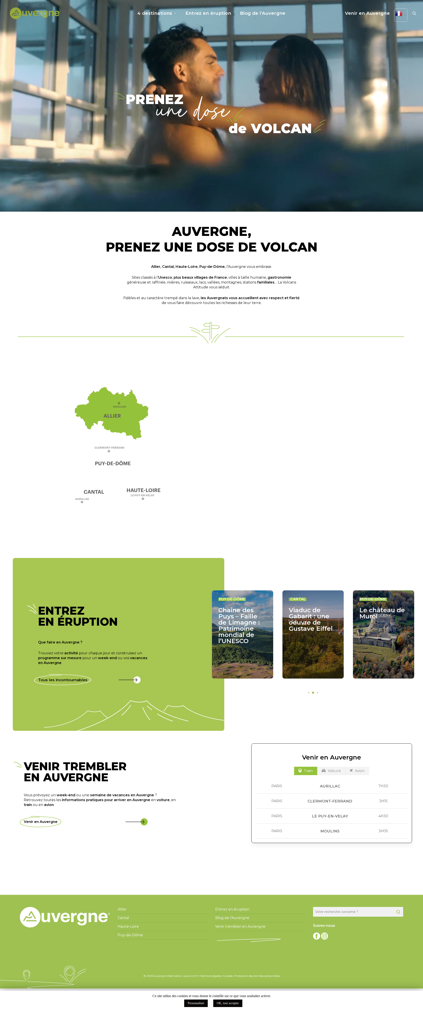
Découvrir (305, 486)
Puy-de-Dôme (212, 267)
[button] (114, 451)
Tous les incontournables (62, 680)
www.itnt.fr (190, 975)
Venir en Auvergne (41, 822)
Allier (155, 267)
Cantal (168, 267)
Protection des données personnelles (257, 975)
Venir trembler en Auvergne (240, 926)
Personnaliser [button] (196, 1003)
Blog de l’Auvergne (232, 918)
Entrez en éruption (232, 909)
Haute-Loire (187, 267)
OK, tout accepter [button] (228, 1003)
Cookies (228, 975)
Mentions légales (210, 975)
